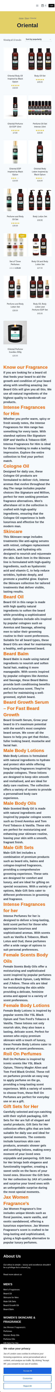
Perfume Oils (9, 1339)
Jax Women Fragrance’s (14, 1327)
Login (51, 5)
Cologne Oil (16, 466)
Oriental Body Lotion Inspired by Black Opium (40, 172)
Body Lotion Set (40, 216)
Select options (40, 87)
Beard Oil (13, 596)
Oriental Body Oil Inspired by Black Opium (15, 79)
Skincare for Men (11, 1297)
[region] (27, 1368)
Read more (15, 138)
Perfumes (7, 1331)
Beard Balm (15, 653)
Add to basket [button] (15, 93)
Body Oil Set (39, 76)
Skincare (12, 531)
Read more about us (12, 1274)
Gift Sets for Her (20, 1106)
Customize (27, 1378)
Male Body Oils (19, 803)
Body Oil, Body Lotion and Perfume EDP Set (40, 307)
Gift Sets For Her (10, 1343)
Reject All (27, 1386)
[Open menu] (37, 5)
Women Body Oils (11, 1335)
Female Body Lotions (26, 1005)
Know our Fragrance (25, 367)
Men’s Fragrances (11, 1289)
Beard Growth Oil (11, 1305)
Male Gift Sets (18, 847)
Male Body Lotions (23, 750)
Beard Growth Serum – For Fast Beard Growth (26, 708)
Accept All (27, 1371)
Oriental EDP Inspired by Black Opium (15, 172)
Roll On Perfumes (22, 1053)
